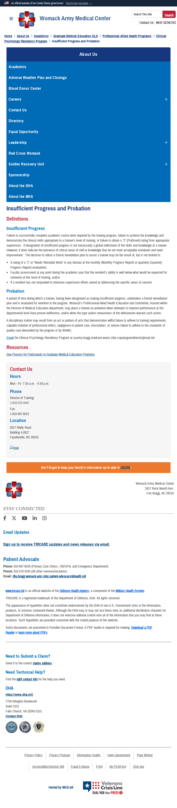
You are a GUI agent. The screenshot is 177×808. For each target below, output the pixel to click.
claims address (42, 663)
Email (10, 338)
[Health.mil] (25, 726)
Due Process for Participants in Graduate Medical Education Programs (50, 354)
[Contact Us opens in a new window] (147, 23)
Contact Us (18, 110)
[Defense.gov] (11, 726)
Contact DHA (14, 716)
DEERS (125, 467)
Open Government (118, 755)
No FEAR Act (117, 767)
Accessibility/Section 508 (48, 767)
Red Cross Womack (24, 153)
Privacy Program (59, 755)
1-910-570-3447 (19, 403)
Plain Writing (145, 755)
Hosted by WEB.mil (61, 787)
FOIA (99, 767)
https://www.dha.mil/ (19, 695)
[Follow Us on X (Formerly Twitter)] (14, 519)
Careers (15, 99)
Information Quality (89, 755)
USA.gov (138, 767)
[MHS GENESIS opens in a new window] (166, 23)
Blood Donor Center (25, 88)
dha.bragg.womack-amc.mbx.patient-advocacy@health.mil (49, 576)
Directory (16, 121)
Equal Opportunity (23, 131)
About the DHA (21, 185)
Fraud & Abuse (80, 767)
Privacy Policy (33, 755)
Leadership (18, 142)
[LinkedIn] (35, 519)
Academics (17, 66)
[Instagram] (44, 519)
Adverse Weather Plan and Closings (38, 77)
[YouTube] (24, 519)
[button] (79, 3)
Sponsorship (19, 175)
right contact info (27, 679)
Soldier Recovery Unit (26, 164)
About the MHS (21, 196)
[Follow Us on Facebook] (4, 519)
